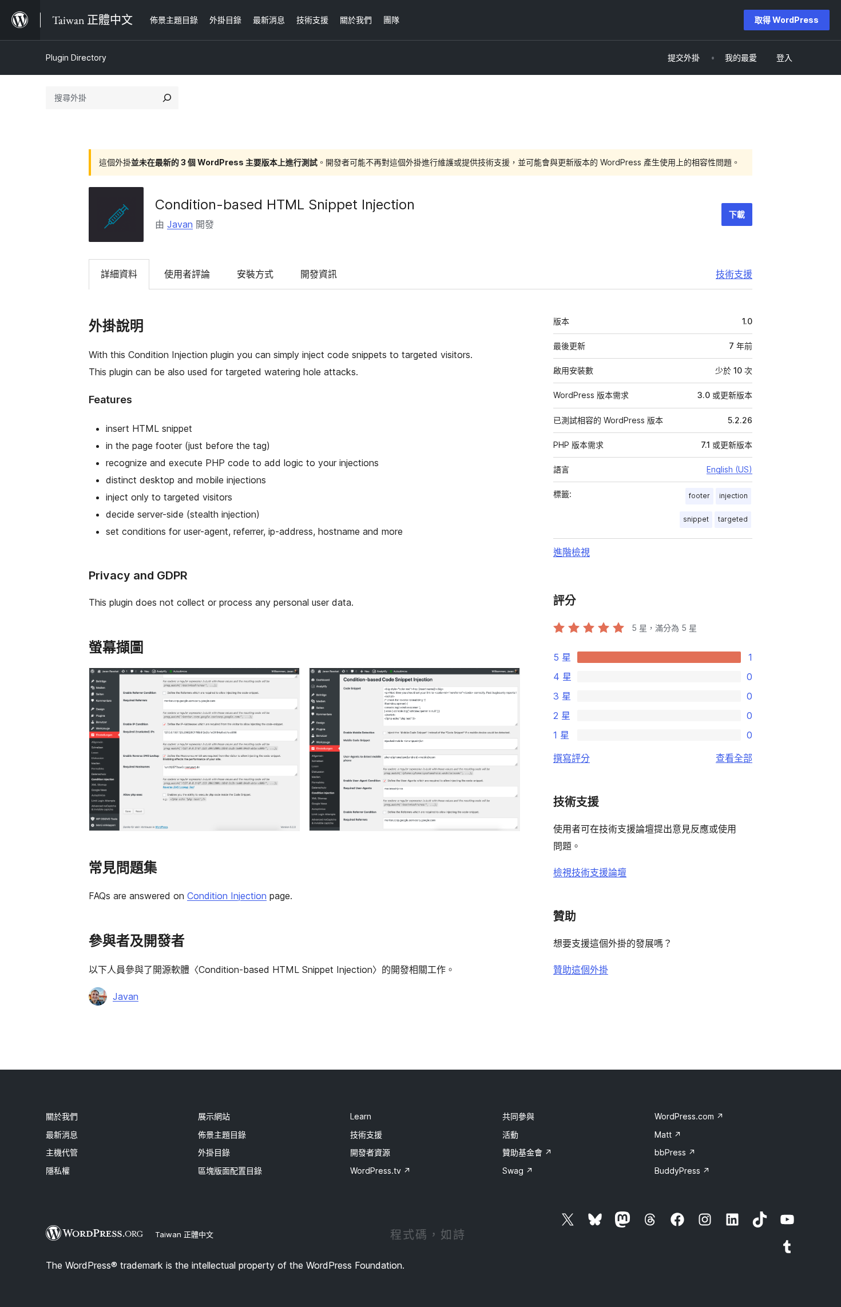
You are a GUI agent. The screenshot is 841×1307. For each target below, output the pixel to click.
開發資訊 (318, 274)
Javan (180, 224)
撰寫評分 (571, 758)
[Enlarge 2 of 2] (504, 683)
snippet (696, 519)
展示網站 (214, 1116)
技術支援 (734, 274)
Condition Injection (227, 895)
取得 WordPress (787, 20)
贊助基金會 (527, 1152)
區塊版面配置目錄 (230, 1170)
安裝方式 (255, 274)
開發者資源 (370, 1152)
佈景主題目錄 (222, 1134)
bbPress (675, 1152)
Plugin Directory (76, 57)
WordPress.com (689, 1116)
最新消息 (62, 1134)
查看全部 (734, 758)
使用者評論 (187, 274)
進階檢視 (571, 552)
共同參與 (518, 1116)
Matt (667, 1134)
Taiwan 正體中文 (184, 1234)
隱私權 (58, 1170)
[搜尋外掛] (167, 97)
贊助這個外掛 (580, 969)
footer (699, 495)
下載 (737, 214)
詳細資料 (119, 274)
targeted (733, 519)
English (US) (729, 469)
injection (733, 495)
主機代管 (62, 1152)
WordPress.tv (380, 1170)
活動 (510, 1134)
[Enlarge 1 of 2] (284, 683)
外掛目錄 (214, 1152)
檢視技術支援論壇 (589, 872)
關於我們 (62, 1116)
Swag (517, 1170)
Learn (360, 1116)
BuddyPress (682, 1170)
